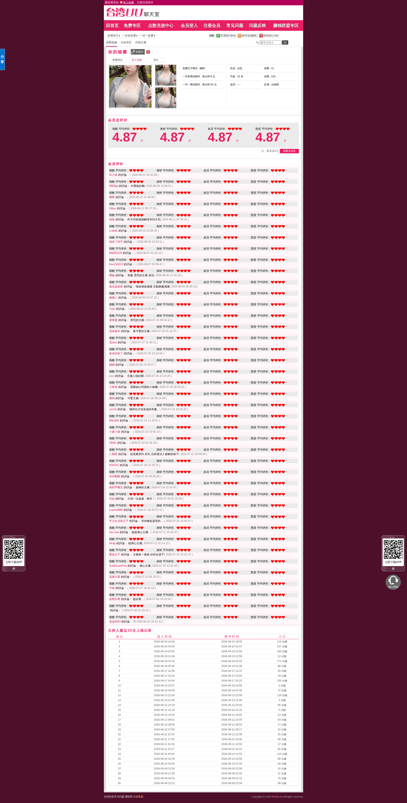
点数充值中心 (161, 25)
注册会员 (212, 25)
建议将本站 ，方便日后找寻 (129, 2)
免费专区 (132, 25)
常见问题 (234, 25)
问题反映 (257, 25)
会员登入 (189, 25)
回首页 (112, 25)
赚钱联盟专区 (286, 25)
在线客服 (138, 796)
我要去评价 (289, 150)
